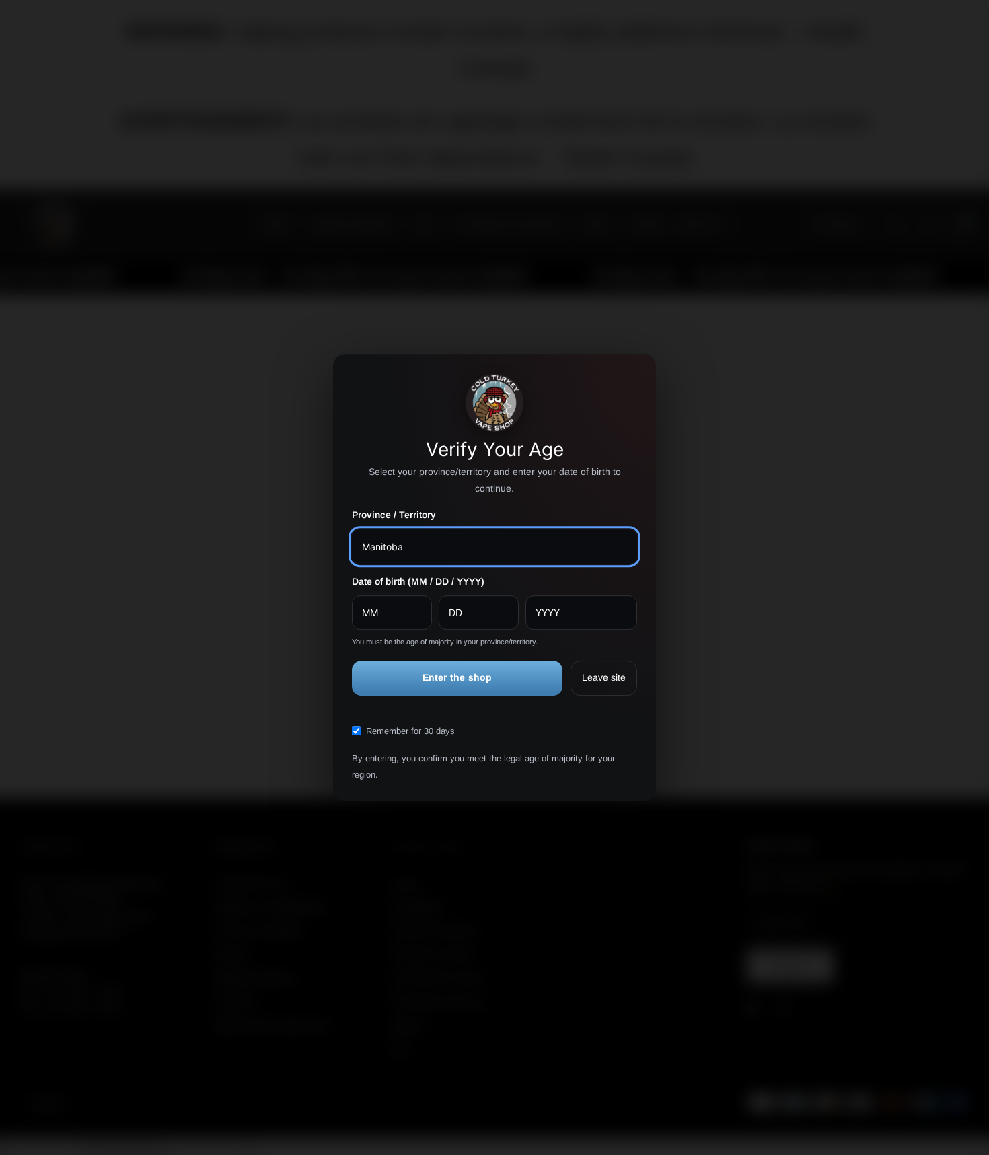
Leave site (604, 678)
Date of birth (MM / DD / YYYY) (418, 581)
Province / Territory (394, 515)
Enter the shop (457, 678)
